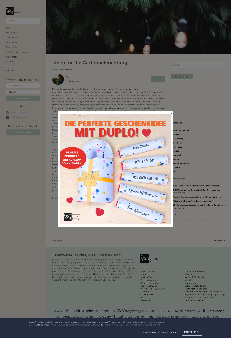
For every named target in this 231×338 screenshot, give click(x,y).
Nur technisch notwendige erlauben (160, 332)
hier (102, 325)
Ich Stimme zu (191, 332)
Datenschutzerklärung (46, 325)
